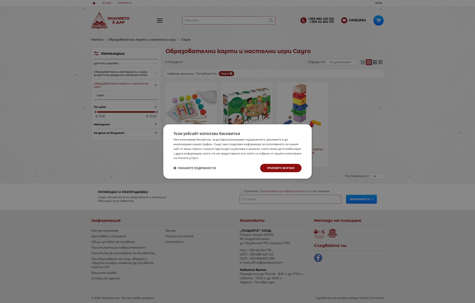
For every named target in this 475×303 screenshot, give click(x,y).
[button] (194, 168)
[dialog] (237, 151)
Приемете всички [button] (280, 168)
